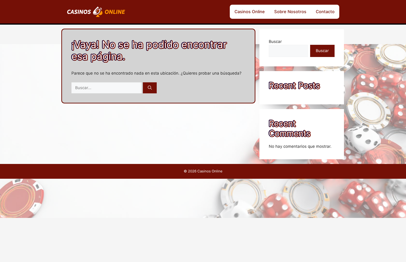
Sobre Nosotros (290, 11)
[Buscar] (150, 88)
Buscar (275, 41)
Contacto (325, 11)
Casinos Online (249, 11)
